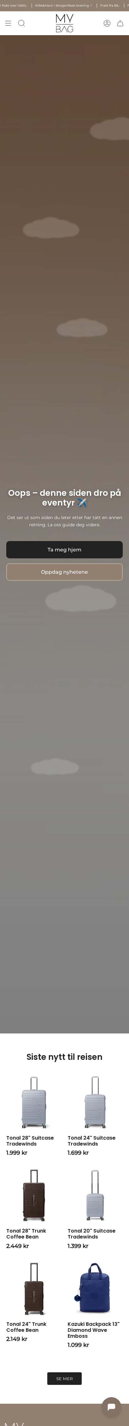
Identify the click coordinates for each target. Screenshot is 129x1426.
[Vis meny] (8, 23)
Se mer (64, 1378)
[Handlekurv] (120, 23)
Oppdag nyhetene (64, 572)
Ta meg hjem (64, 550)
